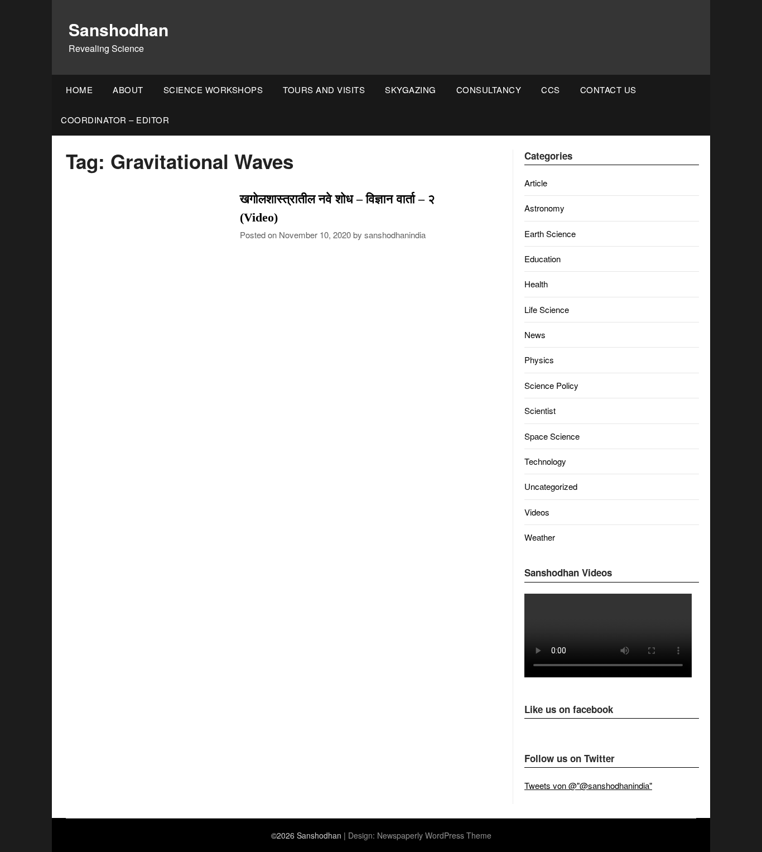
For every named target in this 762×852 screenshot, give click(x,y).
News (535, 334)
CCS (550, 89)
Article (535, 183)
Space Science (552, 436)
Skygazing (410, 89)
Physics (539, 359)
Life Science (546, 309)
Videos (536, 512)
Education (542, 258)
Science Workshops (213, 89)
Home (79, 89)
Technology (545, 461)
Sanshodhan (118, 29)
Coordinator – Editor (115, 120)
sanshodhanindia (395, 234)
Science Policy (551, 385)
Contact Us (608, 89)
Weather (539, 537)
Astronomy (544, 208)
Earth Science (550, 233)
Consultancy (489, 89)
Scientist (540, 410)
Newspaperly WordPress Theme (434, 835)
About (128, 89)
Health (536, 284)
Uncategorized (550, 486)
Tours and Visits (324, 89)
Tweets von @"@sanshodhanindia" (588, 785)
